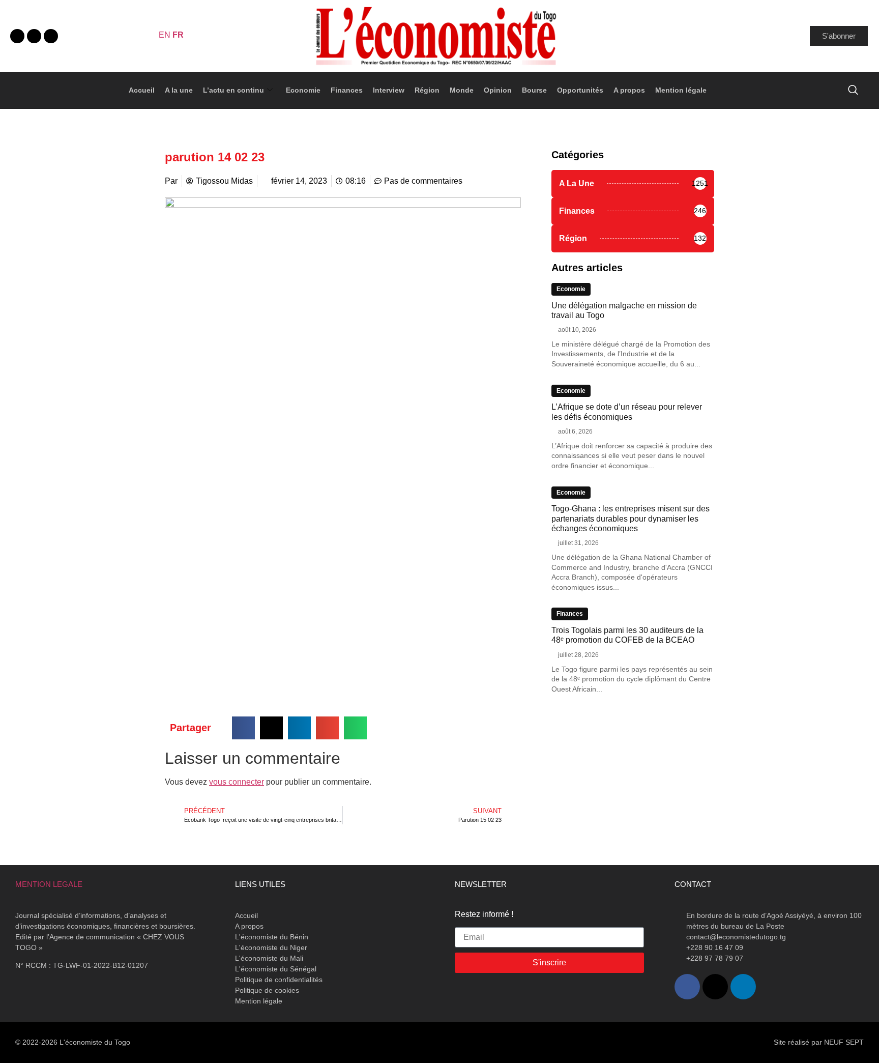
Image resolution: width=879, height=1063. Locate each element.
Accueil (142, 90)
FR (178, 35)
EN (164, 35)
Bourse (534, 90)
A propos (629, 90)
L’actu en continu (233, 90)
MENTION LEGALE (48, 884)
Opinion (498, 90)
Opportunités (580, 90)
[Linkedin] (51, 36)
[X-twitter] (34, 36)
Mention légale (681, 90)
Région (427, 90)
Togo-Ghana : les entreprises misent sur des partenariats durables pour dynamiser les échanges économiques (630, 518)
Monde (462, 90)
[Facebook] (17, 36)
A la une (179, 90)
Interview (388, 90)
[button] (243, 727)
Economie (303, 90)
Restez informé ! (484, 914)
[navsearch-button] (853, 90)
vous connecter (236, 782)
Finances (347, 90)
